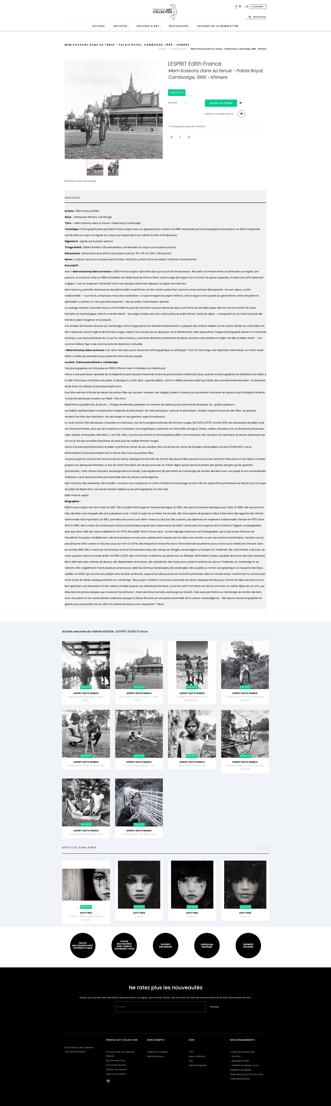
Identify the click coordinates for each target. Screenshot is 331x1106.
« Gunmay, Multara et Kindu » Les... (86, 834)
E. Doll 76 (192, 916)
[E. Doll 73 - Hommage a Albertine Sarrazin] (86, 884)
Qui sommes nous (115, 1060)
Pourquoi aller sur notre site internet (120, 1053)
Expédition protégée (240, 1069)
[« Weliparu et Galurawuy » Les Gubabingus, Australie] (192, 665)
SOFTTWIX (86, 912)
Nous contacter (197, 1056)
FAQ (191, 1060)
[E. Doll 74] (245, 884)
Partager (180, 137)
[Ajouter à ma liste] (241, 114)
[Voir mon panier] (240, 6)
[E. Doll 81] (139, 884)
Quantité (172, 102)
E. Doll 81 (139, 916)
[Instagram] (108, 1081)
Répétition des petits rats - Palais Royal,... (86, 698)
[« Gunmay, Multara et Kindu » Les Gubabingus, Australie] (86, 802)
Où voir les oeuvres (116, 1064)
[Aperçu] (110, 658)
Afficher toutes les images (81, 181)
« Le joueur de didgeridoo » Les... (139, 765)
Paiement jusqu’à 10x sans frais (246, 1074)
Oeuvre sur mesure (116, 1073)
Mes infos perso (155, 1056)
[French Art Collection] (165, 12)
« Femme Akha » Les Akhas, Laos (139, 834)
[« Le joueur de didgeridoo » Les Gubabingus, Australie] (139, 733)
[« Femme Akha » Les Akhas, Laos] (139, 802)
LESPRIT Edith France (195, 64)
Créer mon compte (157, 1051)
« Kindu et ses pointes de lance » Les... (86, 765)
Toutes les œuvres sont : (242, 1051)
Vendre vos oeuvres (116, 1069)
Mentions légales (198, 1065)
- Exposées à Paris (239, 1060)
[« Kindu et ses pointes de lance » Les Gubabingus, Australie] (86, 733)
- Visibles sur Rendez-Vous (244, 1065)
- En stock (235, 1056)
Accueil (162, 48)
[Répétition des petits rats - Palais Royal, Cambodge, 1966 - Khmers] (86, 665)
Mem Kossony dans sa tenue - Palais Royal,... (139, 698)
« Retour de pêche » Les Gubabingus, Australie (245, 698)
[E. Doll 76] (192, 884)
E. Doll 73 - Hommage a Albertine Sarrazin (86, 918)
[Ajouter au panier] (110, 649)
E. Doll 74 (245, 916)
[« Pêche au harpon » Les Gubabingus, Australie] (245, 733)
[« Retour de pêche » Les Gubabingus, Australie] (245, 665)
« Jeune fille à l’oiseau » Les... (192, 765)
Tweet (171, 137)
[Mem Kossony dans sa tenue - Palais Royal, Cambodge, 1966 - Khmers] (95, 167)
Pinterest (188, 137)
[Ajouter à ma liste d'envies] (110, 667)
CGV (191, 1051)
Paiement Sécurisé (239, 1078)
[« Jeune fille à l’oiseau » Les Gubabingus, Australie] (192, 733)
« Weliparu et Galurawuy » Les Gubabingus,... (192, 698)
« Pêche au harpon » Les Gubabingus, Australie (244, 767)
